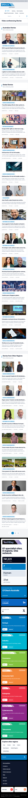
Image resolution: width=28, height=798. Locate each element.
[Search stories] (25, 757)
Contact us (5, 766)
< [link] (9, 533)
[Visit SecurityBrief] (9, 706)
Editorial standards (7, 772)
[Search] (19, 16)
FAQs (4, 774)
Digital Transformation (9, 13)
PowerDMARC (17, 796)
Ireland (18, 745)
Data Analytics (20, 10)
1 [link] (12, 533)
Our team (5, 780)
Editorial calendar (6, 769)
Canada (9, 745)
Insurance (22, 13)
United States (6, 751)
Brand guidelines (6, 763)
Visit (4, 629)
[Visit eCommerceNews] (9, 653)
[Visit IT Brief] (9, 688)
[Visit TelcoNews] (9, 724)
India (14, 745)
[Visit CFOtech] (9, 618)
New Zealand (6, 748)
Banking (13, 10)
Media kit (11, 629)
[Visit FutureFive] (9, 671)
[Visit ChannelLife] (9, 635)
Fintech (16, 13)
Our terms (5, 783)
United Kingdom (14, 748)
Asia (4, 745)
